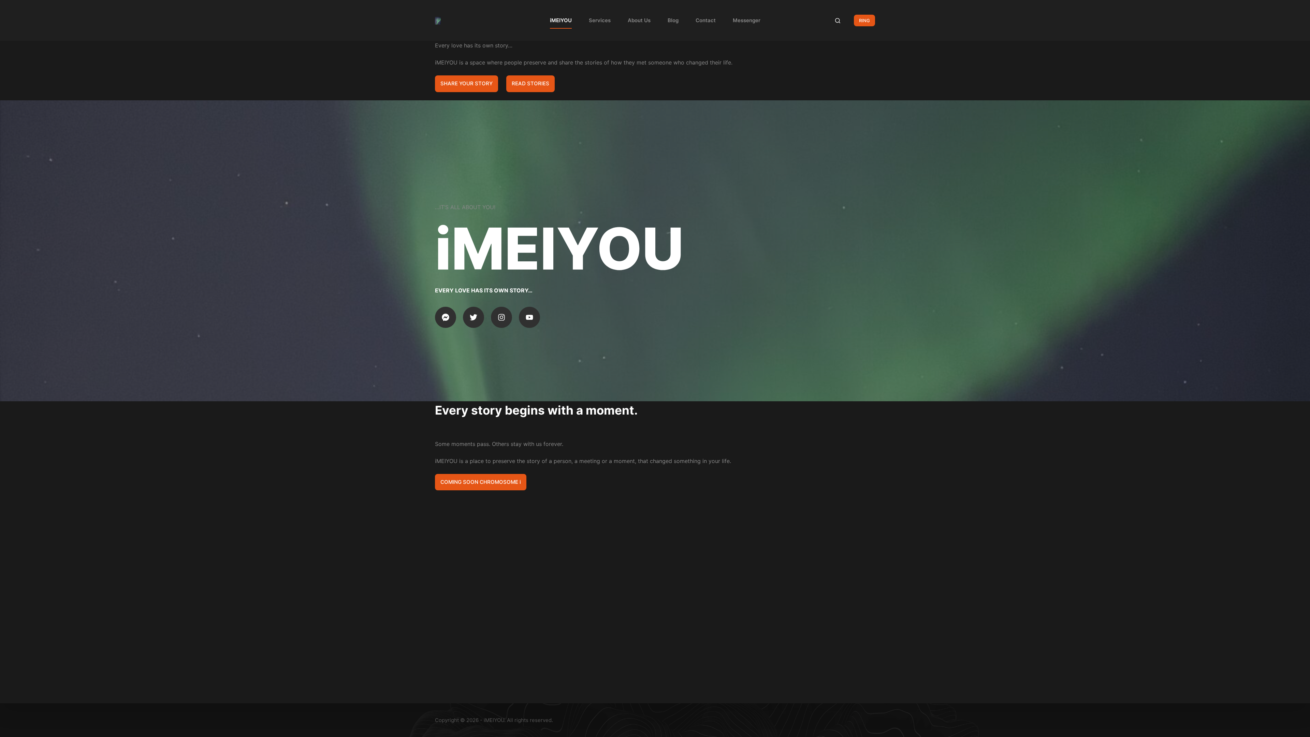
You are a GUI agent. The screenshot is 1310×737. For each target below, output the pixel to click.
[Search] (837, 20)
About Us (639, 20)
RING (864, 20)
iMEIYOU (561, 20)
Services (600, 20)
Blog (673, 20)
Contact (706, 20)
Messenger (746, 20)
